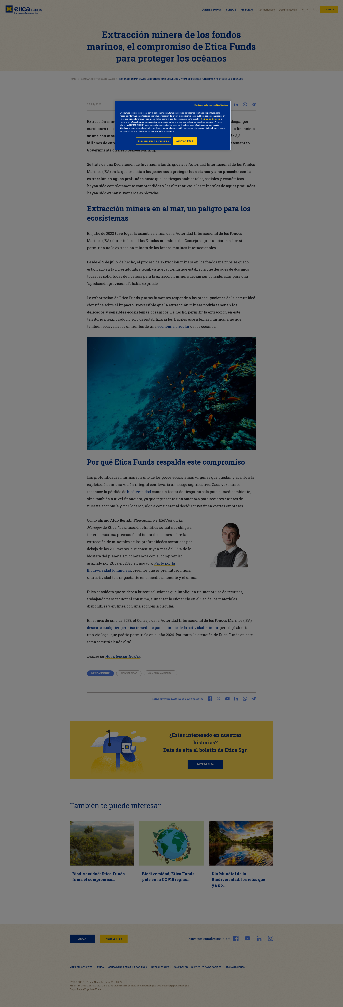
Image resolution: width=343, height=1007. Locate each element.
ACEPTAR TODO (185, 141)
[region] (173, 125)
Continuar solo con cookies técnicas (211, 105)
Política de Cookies (210, 119)
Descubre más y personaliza (153, 141)
